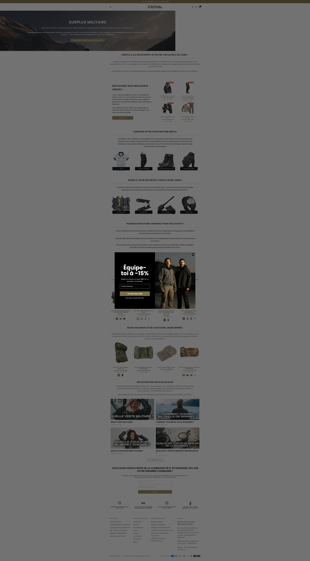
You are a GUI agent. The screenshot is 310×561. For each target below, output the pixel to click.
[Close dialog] (193, 254)
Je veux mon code (134, 294)
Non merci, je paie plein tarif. (135, 298)
